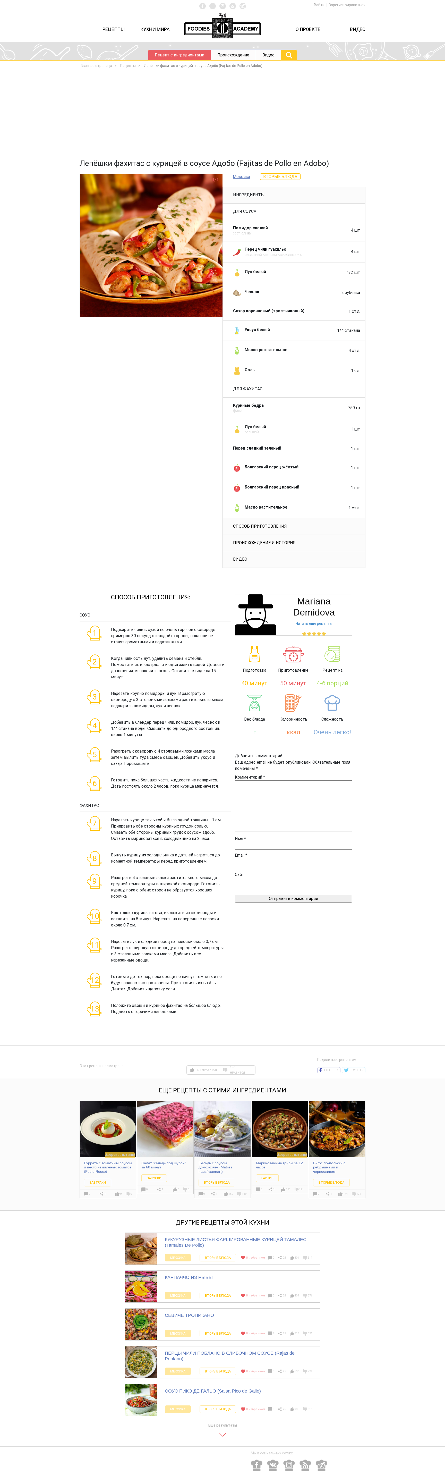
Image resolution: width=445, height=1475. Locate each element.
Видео (357, 29)
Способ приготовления (260, 526)
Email (241, 855)
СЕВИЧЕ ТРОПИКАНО (189, 1315)
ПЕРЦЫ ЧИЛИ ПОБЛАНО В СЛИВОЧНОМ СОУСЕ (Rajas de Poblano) (230, 1356)
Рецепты (113, 29)
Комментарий (250, 777)
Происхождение (233, 55)
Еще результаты (222, 1425)
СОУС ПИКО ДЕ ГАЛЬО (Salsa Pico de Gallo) (213, 1391)
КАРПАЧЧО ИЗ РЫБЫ (189, 1277)
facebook (331, 1070)
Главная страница (96, 66)
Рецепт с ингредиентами (179, 55)
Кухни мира (155, 29)
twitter (357, 1070)
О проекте (308, 29)
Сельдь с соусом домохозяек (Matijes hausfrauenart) (215, 1167)
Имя (240, 838)
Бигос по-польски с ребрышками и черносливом (329, 1167)
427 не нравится (237, 1070)
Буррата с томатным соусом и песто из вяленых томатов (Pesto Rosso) (108, 1167)
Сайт (239, 874)
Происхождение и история (264, 542)
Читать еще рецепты (314, 623)
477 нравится (206, 1070)
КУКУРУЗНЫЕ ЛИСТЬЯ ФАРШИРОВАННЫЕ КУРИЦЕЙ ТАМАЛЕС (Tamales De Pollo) (235, 1242)
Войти (319, 5)
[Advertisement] (222, 115)
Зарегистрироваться (347, 5)
